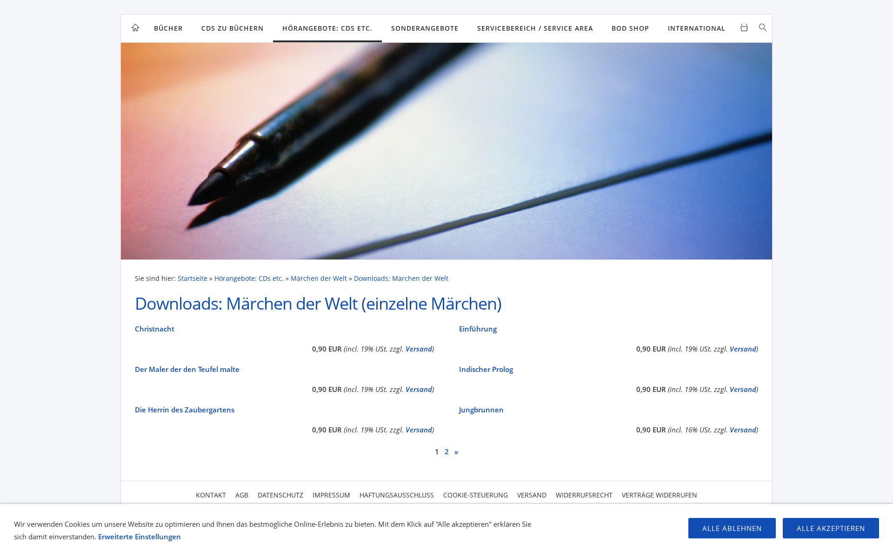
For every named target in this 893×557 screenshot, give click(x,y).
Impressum (331, 495)
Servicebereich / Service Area (535, 28)
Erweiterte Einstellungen (139, 536)
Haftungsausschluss (397, 495)
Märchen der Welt (319, 278)
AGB (241, 495)
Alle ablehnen (732, 528)
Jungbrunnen (481, 409)
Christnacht (154, 328)
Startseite (192, 278)
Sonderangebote (425, 28)
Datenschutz (280, 495)
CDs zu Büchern (232, 28)
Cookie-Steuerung (475, 495)
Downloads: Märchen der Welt (401, 278)
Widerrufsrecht (584, 495)
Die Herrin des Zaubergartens (184, 409)
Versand (419, 348)
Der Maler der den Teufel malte (187, 369)
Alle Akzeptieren (831, 528)
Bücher (168, 28)
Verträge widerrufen (659, 495)
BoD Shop (630, 28)
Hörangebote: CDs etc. (327, 28)
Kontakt (211, 495)
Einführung (478, 328)
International (697, 28)
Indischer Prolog (486, 369)
